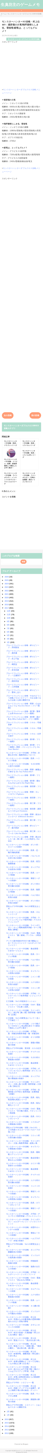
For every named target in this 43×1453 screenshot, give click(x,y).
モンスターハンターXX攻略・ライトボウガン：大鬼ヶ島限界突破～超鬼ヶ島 (23, 1142)
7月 (8, 628)
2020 (7, 598)
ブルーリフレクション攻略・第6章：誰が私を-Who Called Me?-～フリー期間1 (23, 718)
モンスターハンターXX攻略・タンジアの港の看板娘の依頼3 (23, 1077)
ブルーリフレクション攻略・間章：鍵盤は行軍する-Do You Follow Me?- (23, 770)
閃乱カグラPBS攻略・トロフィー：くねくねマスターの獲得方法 (23, 1406)
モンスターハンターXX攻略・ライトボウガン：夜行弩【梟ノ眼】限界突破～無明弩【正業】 (23, 1012)
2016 (7, 1419)
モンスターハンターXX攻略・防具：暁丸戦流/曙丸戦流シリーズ (23, 1098)
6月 (8, 632)
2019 (7, 601)
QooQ (25, 1452)
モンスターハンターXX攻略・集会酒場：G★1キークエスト (23, 1284)
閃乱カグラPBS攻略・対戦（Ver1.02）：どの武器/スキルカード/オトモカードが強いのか (23, 1130)
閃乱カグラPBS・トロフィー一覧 (20, 1383)
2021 (7, 594)
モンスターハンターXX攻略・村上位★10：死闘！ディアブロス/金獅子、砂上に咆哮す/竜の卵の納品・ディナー (23, 1388)
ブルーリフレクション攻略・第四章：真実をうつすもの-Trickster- (23, 810)
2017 (7, 608)
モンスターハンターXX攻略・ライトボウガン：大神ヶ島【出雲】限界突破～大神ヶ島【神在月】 (23, 1084)
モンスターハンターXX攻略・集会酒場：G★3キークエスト (23, 1064)
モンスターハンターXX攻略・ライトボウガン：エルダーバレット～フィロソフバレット (23, 1221)
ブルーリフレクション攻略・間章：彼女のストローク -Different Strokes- (23, 815)
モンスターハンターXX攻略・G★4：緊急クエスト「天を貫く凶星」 (23, 1006)
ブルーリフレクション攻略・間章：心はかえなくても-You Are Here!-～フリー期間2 (23, 706)
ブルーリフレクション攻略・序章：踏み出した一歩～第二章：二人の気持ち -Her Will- (23, 839)
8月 (8, 625)
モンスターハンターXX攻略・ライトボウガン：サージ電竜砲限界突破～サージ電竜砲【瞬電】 (23, 927)
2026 (7, 577)
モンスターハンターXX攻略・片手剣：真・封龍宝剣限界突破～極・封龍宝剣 (22, 1032)
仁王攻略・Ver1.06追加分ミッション (21, 1001)
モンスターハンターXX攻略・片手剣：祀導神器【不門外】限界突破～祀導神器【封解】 (23, 1092)
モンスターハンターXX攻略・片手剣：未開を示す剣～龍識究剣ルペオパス (23, 754)
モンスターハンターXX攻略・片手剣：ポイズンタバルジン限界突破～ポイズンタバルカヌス (23, 1071)
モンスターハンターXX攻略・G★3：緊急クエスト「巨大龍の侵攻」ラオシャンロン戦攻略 (23, 1111)
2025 (7, 580)
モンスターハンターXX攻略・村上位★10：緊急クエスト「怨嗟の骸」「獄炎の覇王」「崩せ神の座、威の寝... (23, 1346)
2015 (7, 1423)
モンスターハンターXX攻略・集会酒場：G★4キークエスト (23, 950)
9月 (8, 621)
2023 (7, 587)
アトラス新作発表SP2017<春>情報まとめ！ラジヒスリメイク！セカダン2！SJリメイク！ (23, 943)
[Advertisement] (21, 64)
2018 (7, 605)
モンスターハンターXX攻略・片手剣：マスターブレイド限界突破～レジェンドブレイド (23, 995)
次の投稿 (8, 415)
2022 (7, 591)
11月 (9, 615)
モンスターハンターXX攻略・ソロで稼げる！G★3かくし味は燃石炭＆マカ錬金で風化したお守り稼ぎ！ (23, 1026)
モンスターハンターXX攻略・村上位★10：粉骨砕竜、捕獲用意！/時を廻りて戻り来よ (23, 1354)
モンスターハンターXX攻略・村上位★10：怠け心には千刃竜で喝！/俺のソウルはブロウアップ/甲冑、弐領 (23, 1369)
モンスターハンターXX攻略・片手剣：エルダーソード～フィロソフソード (23, 1273)
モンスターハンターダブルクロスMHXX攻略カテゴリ (21, 427)
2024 (7, 584)
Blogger (25, 1444)
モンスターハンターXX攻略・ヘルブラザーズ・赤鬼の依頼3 (23, 1239)
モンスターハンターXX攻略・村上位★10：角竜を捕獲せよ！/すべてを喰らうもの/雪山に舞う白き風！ (23, 1361)
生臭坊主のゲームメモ (20, 4)
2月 (8, 1411)
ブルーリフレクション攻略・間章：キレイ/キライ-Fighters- (22, 793)
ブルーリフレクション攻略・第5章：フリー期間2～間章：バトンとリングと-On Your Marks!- (23, 747)
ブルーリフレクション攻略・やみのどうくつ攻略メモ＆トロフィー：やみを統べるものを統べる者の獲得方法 (23, 698)
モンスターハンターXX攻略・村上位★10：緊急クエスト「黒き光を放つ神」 (23, 1339)
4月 (8, 639)
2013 (7, 1430)
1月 (8, 1415)
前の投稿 (35, 415)
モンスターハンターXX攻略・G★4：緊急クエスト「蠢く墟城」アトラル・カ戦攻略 (23, 935)
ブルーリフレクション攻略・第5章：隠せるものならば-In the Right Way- (23, 782)
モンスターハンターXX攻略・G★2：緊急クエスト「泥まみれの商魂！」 (23, 1279)
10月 (9, 618)
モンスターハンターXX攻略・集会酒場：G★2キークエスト (23, 1170)
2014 (7, 1426)
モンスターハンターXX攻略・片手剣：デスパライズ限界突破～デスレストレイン (23, 1215)
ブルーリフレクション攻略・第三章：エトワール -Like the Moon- (23, 832)
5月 (8, 635)
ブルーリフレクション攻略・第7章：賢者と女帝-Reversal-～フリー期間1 (23, 712)
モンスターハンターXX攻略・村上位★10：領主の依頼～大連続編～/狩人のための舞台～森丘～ (23, 1332)
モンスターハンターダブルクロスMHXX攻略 (24, 39)
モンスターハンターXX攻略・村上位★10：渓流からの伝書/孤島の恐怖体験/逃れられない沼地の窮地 (23, 1319)
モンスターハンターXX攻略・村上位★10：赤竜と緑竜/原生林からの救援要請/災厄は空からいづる (23, 1377)
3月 (8, 642)
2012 (7, 1433)
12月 (9, 611)
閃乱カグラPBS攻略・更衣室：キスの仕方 (23, 1048)
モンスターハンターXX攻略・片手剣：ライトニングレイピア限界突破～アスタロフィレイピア (23, 920)
